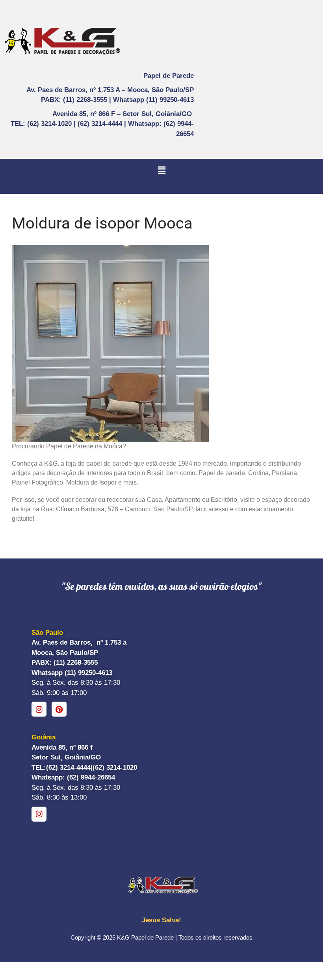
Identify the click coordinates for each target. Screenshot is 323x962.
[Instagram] (39, 709)
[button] (161, 170)
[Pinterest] (59, 709)
